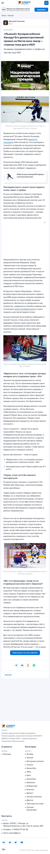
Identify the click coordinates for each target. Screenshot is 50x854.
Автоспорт (31, 779)
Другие (30, 800)
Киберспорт (32, 786)
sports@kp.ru (15, 833)
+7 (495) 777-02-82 (20, 829)
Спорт (4, 16)
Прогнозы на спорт (35, 804)
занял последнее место (25, 309)
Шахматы (31, 782)
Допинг (30, 793)
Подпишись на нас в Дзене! (25, 653)
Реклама (7, 754)
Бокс (29, 775)
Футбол (30, 754)
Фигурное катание (35, 761)
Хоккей (11, 16)
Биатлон (30, 789)
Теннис (30, 765)
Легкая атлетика (34, 797)
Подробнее (41, 9)
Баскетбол (31, 768)
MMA (29, 772)
